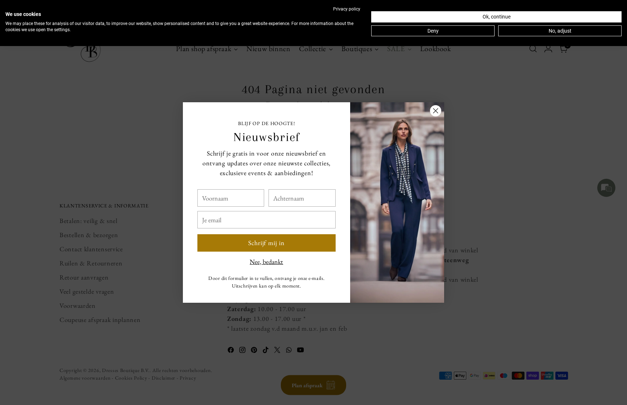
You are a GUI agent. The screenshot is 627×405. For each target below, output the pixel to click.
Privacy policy (346, 9)
